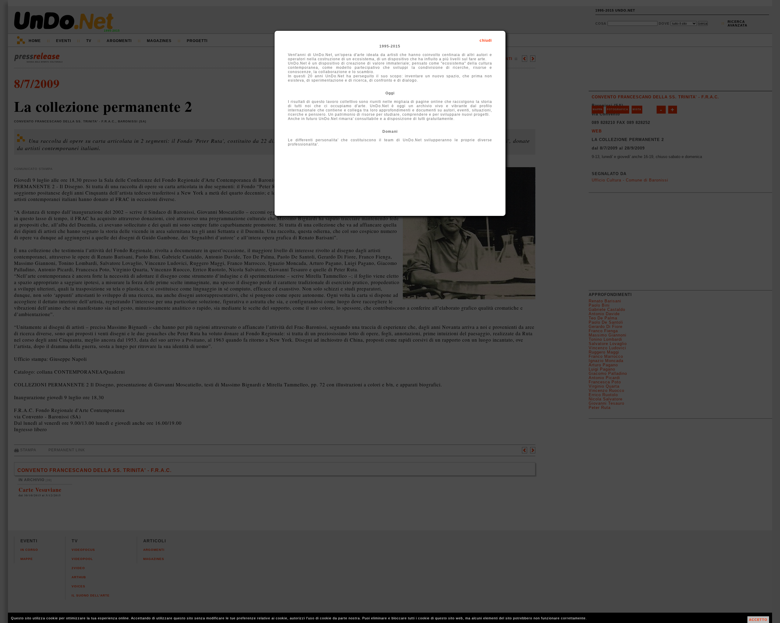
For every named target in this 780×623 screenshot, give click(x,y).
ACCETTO (758, 619)
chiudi (486, 40)
